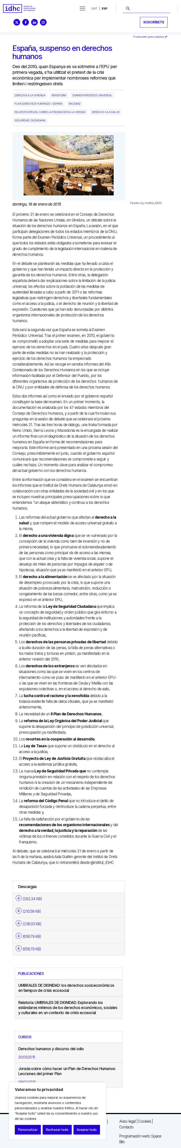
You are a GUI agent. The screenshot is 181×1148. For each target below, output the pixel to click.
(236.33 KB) (32, 924)
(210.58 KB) (32, 911)
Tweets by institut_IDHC (146, 203)
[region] (57, 1110)
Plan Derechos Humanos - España (38, 103)
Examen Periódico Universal (92, 95)
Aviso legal (127, 1121)
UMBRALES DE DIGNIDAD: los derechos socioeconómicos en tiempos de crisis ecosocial (66, 988)
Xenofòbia (58, 95)
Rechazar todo (57, 1129)
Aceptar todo (87, 1129)
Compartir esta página (148, 37)
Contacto (126, 1127)
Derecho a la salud (106, 112)
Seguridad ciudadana (30, 120)
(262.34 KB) (32, 899)
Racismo (75, 103)
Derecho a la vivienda (30, 95)
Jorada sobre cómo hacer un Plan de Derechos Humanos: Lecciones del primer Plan (67, 1071)
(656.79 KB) (32, 936)
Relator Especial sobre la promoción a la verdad (50, 112)
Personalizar (28, 1129)
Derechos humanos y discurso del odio (51, 1049)
